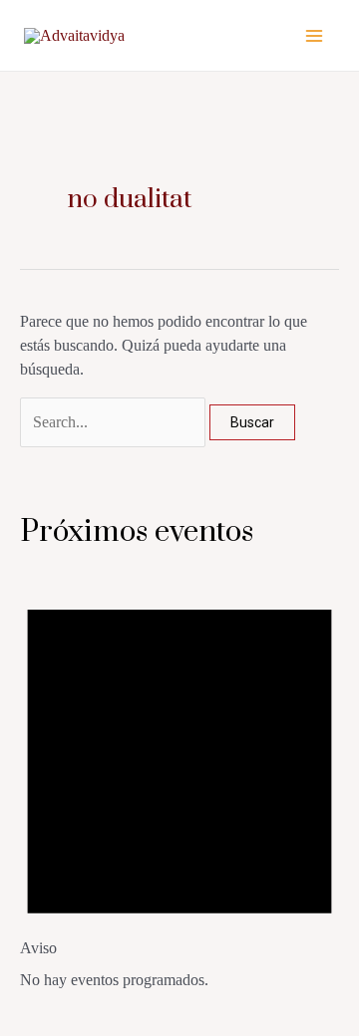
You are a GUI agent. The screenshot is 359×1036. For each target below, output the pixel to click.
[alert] (179, 783)
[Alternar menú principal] (314, 35)
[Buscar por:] (114, 421)
